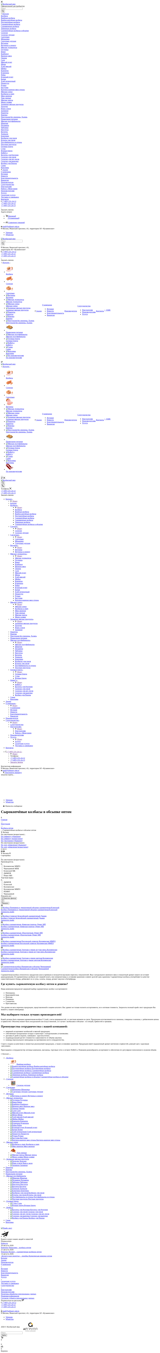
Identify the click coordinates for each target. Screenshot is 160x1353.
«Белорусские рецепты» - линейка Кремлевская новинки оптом (26, 1256)
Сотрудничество (16, 725)
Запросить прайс (7, 912)
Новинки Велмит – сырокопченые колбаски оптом (21, 1252)
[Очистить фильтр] (2, 901)
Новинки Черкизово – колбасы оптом (16, 1248)
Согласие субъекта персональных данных (17, 1298)
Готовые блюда (21, 674)
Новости (4, 1243)
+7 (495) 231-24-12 (9, 201)
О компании (15, 708)
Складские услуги (8, 1281)
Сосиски (18, 531)
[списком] (3, 849)
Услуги (18, 741)
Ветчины (18, 550)
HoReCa (18, 685)
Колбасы (18, 510)
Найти (4, 1335)
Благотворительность (9, 1273)
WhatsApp (10, 235)
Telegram (9, 233)
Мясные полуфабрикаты (25, 644)
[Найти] (3, 11)
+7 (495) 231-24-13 (8, 206)
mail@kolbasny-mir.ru (11, 226)
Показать (5, 903)
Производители (7, 1262)
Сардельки (19, 539)
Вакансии (5, 1275)
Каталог (13, 503)
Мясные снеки (21, 607)
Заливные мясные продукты (26, 623)
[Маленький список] (2, 851)
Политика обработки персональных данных (18, 1294)
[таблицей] (5, 849)
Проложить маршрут (13, 773)
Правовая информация (10, 1296)
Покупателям (20, 731)
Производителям (7, 1292)
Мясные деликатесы (23, 558)
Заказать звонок (16, 762)
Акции (3, 1260)
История (4, 1269)
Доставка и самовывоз (10, 1283)
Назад (15, 501)
